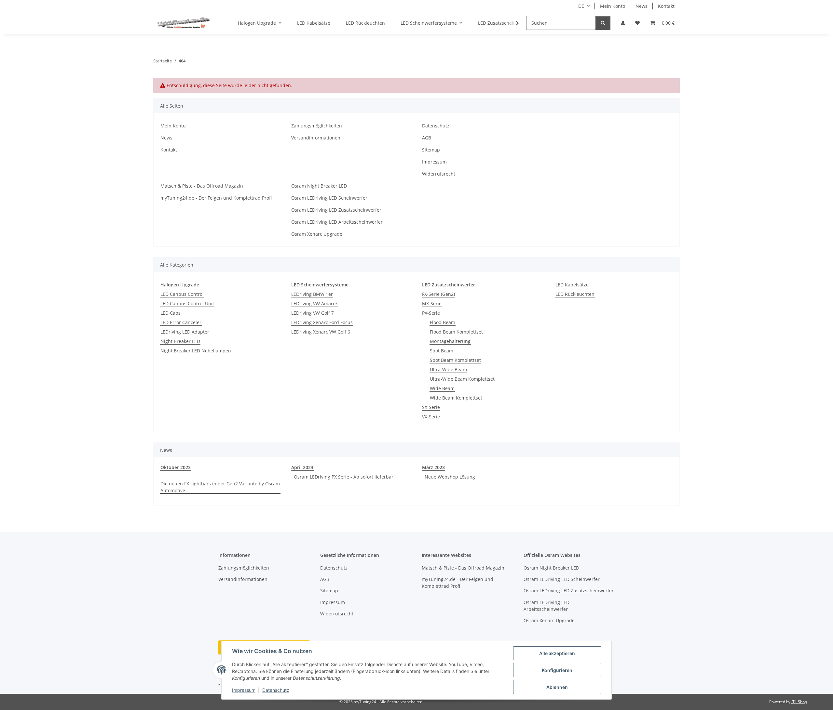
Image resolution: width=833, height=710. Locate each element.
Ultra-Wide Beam (448, 369)
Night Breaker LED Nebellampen (195, 351)
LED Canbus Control (182, 294)
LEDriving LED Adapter (184, 332)
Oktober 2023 (175, 467)
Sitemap (431, 150)
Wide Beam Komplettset (456, 398)
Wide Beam (442, 388)
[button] (623, 23)
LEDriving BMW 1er (312, 294)
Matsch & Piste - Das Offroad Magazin (201, 186)
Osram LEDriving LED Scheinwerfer (329, 198)
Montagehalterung (450, 341)
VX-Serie (431, 417)
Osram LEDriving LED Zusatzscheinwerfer (336, 210)
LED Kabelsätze (572, 285)
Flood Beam (442, 322)
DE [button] (581, 6)
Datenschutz (275, 690)
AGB (426, 138)
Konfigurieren (557, 670)
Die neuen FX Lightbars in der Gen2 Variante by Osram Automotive (220, 486)
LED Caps (170, 313)
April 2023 (302, 467)
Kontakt (666, 6)
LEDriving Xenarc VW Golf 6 (320, 332)
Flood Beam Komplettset (456, 332)
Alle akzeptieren (557, 653)
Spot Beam (441, 351)
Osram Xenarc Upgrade (316, 234)
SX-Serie (431, 407)
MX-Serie (432, 303)
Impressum (243, 690)
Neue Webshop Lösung (450, 477)
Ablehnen (557, 687)
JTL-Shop (799, 701)
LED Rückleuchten (574, 294)
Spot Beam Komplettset (455, 360)
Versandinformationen (315, 138)
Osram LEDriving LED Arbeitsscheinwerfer (337, 222)
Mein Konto (612, 6)
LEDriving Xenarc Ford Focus (322, 322)
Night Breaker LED (180, 341)
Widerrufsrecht (438, 174)
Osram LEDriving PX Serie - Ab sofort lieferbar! (344, 477)
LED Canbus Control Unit (187, 303)
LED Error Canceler (180, 322)
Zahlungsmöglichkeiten (316, 126)
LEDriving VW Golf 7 (312, 313)
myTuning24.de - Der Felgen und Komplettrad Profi (216, 198)
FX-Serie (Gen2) (438, 294)
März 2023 (433, 467)
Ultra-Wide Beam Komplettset (462, 379)
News (641, 6)
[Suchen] (602, 23)
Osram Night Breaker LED (319, 186)
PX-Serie (431, 313)
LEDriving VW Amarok (314, 303)
